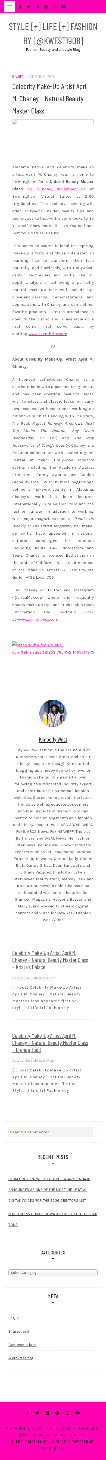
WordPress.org (20, 1358)
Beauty (17, 76)
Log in (13, 1318)
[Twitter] (37, 1413)
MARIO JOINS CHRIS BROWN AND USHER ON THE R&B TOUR (52, 1219)
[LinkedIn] (47, 1413)
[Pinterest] (57, 1413)
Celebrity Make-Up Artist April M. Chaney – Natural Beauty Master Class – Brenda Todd (50, 1042)
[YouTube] (78, 1413)
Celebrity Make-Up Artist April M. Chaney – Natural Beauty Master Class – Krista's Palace (50, 959)
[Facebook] (27, 1413)
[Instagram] (67, 1413)
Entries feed (18, 1331)
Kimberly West (53, 739)
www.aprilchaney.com (37, 619)
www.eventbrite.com (48, 333)
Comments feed (22, 1345)
